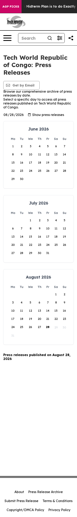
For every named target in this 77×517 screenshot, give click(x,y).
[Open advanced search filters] (59, 38)
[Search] (50, 38)
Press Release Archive (45, 492)
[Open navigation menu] (7, 38)
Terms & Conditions (57, 501)
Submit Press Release (21, 501)
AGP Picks (10, 6)
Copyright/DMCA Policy (25, 510)
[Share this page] (71, 38)
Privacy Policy (59, 510)
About (19, 492)
